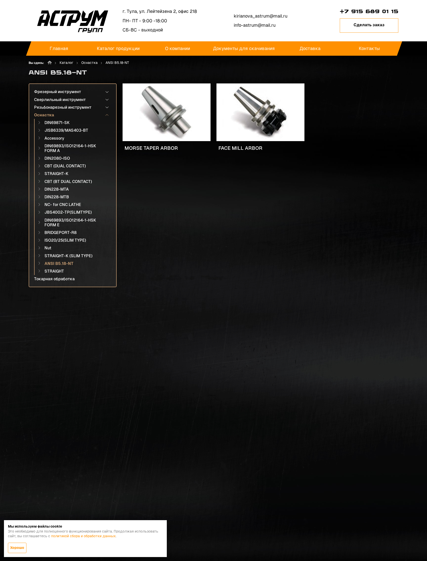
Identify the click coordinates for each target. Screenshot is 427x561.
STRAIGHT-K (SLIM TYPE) (68, 256)
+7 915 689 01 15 (369, 11)
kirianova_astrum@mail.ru (260, 16)
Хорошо (17, 548)
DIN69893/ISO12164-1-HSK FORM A (70, 148)
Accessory (54, 138)
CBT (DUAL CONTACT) (65, 166)
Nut (47, 248)
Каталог (66, 63)
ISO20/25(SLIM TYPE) (65, 240)
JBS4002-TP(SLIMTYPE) (68, 212)
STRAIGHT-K (56, 173)
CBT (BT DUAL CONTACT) (68, 181)
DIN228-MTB (56, 197)
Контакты (369, 48)
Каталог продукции (118, 48)
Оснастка (89, 63)
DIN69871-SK (57, 122)
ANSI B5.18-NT (58, 263)
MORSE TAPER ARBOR (151, 148)
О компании (177, 48)
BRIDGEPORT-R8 (60, 232)
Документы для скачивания (244, 48)
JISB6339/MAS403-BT (66, 130)
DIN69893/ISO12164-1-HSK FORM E (70, 222)
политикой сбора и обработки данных (83, 536)
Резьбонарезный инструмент (62, 107)
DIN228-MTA (56, 189)
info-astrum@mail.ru (255, 25)
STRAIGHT (54, 271)
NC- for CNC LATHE (62, 204)
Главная (59, 48)
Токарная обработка (54, 279)
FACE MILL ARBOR (240, 148)
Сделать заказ (369, 25)
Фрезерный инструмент (57, 91)
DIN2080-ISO (57, 158)
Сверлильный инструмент (60, 99)
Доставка (309, 48)
